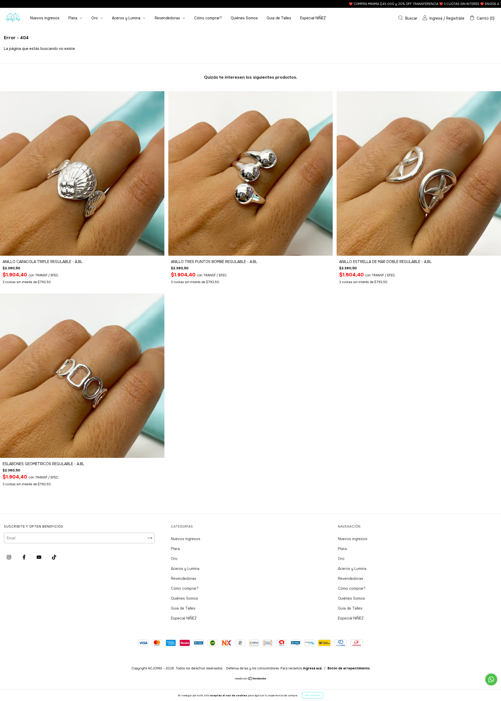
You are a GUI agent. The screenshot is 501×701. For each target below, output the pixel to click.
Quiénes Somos (244, 18)
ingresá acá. (312, 668)
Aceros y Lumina (126, 18)
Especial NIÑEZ (313, 18)
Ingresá (436, 18)
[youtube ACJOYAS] (39, 557)
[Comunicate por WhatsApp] (491, 679)
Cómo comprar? (208, 18)
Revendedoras (168, 18)
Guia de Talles (279, 18)
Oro (95, 18)
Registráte (455, 18)
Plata (73, 18)
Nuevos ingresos (44, 18)
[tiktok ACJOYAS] (54, 557)
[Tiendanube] (250, 679)
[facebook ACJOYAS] (24, 557)
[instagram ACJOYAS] (9, 557)
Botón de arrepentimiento (348, 668)
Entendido (312, 695)
